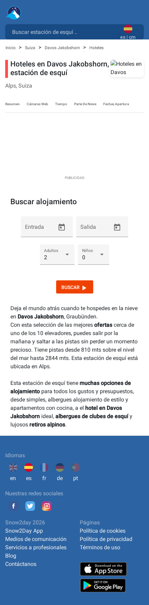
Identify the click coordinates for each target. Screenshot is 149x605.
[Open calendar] (62, 227)
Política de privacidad (106, 539)
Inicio (11, 47)
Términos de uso (100, 547)
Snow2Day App (24, 530)
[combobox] (64, 31)
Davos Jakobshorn (63, 47)
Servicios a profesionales (36, 547)
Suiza (30, 47)
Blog (10, 555)
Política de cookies (102, 530)
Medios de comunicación (36, 539)
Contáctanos (20, 564)
